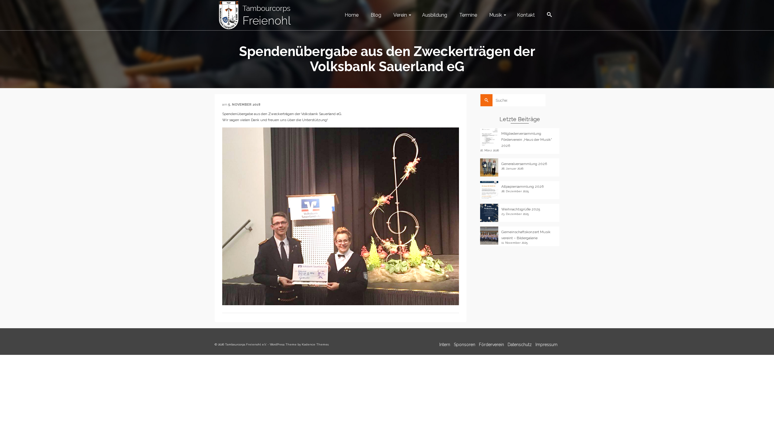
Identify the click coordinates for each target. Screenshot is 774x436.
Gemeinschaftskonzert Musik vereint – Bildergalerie (526, 235)
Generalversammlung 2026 (524, 164)
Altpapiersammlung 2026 (522, 186)
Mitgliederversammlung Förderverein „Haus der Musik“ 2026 (526, 139)
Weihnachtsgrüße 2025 (520, 209)
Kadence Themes (315, 344)
